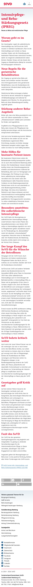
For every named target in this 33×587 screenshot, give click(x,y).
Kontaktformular (9, 543)
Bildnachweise (9, 553)
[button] (6, 480)
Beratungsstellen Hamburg (10, 512)
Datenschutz (8, 550)
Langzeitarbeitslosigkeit (9, 536)
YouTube (7, 566)
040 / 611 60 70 (12, 582)
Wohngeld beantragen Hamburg (11, 506)
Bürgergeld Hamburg (8, 497)
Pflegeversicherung (7, 518)
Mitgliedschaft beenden (12, 545)
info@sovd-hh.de (17, 584)
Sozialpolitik (5, 528)
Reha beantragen (7, 503)
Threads (6, 561)
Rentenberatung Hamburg (10, 515)
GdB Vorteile (5, 500)
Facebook (7, 556)
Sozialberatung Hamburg (9, 510)
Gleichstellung (6, 533)
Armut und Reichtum (8, 530)
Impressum (7, 548)
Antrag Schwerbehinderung (10, 523)
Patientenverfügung (7, 521)
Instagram (7, 558)
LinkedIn (7, 563)
